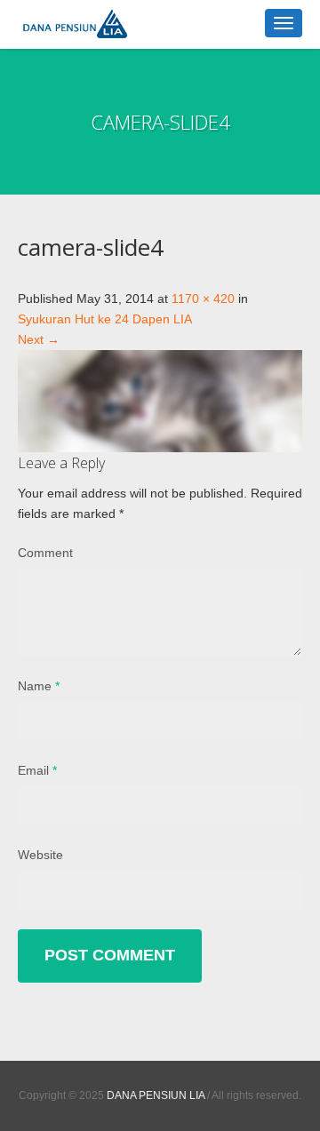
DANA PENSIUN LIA (155, 1095)
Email (37, 770)
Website (40, 855)
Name (39, 686)
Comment (45, 553)
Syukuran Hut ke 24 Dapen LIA (105, 319)
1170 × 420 (203, 298)
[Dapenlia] (115, 24)
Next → (39, 339)
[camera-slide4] (160, 400)
